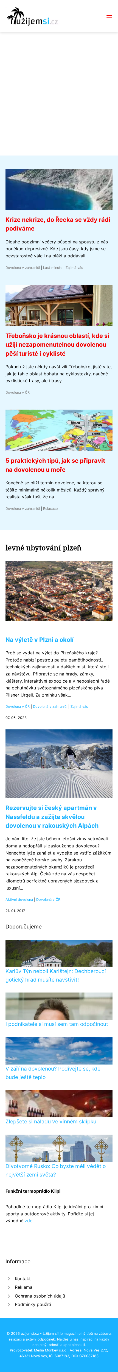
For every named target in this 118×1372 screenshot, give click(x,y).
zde (28, 1220)
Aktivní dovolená (19, 900)
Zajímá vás (74, 268)
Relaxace (50, 509)
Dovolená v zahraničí (22, 268)
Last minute (52, 268)
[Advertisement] (59, 94)
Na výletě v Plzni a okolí (39, 639)
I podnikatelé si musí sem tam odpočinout (56, 1024)
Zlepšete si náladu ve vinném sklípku (50, 1121)
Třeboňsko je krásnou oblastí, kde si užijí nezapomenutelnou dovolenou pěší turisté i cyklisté (57, 344)
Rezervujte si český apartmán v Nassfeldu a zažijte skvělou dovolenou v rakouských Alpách (52, 816)
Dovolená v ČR (17, 392)
